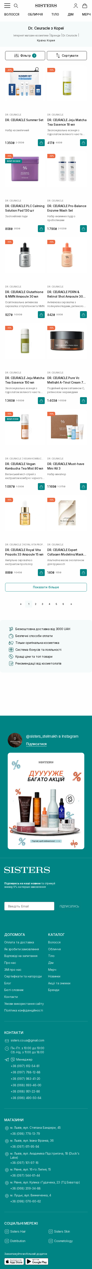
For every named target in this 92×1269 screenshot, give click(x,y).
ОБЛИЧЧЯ (35, 14)
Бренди (53, 990)
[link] (85, 6)
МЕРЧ (86, 14)
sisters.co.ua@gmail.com (27, 1040)
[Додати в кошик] (41, 142)
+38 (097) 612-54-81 (25, 1066)
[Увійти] (76, 6)
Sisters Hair (18, 1231)
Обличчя (54, 949)
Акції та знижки (59, 983)
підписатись (69, 906)
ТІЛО (55, 14)
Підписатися (36, 744)
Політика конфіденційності (23, 1010)
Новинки (54, 976)
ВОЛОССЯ (11, 14)
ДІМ (71, 14)
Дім (50, 963)
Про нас (10, 963)
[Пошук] (16, 6)
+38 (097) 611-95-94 (24, 1146)
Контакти (11, 997)
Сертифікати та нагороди (23, 976)
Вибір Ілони (12, 419)
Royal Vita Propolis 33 (34, 544)
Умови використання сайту (24, 1003)
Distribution (17, 1241)
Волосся (54, 942)
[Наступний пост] (78, 801)
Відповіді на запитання (20, 956)
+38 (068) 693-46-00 (26, 1085)
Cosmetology (63, 1241)
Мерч (52, 969)
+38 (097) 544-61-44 (25, 1175)
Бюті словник (14, 990)
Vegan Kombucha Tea (34, 458)
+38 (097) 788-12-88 (25, 1072)
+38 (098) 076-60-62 (25, 1201)
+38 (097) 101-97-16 (24, 1162)
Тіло (51, 956)
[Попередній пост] (13, 801)
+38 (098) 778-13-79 (25, 1133)
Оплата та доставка (19, 942)
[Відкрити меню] (7, 6)
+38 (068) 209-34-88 (25, 1188)
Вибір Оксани (13, 161)
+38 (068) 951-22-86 (25, 1091)
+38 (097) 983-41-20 (25, 1078)
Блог (7, 983)
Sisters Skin (62, 1231)
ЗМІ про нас (12, 969)
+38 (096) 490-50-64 (26, 1098)
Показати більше (46, 587)
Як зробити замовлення (21, 949)
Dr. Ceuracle (13, 114)
